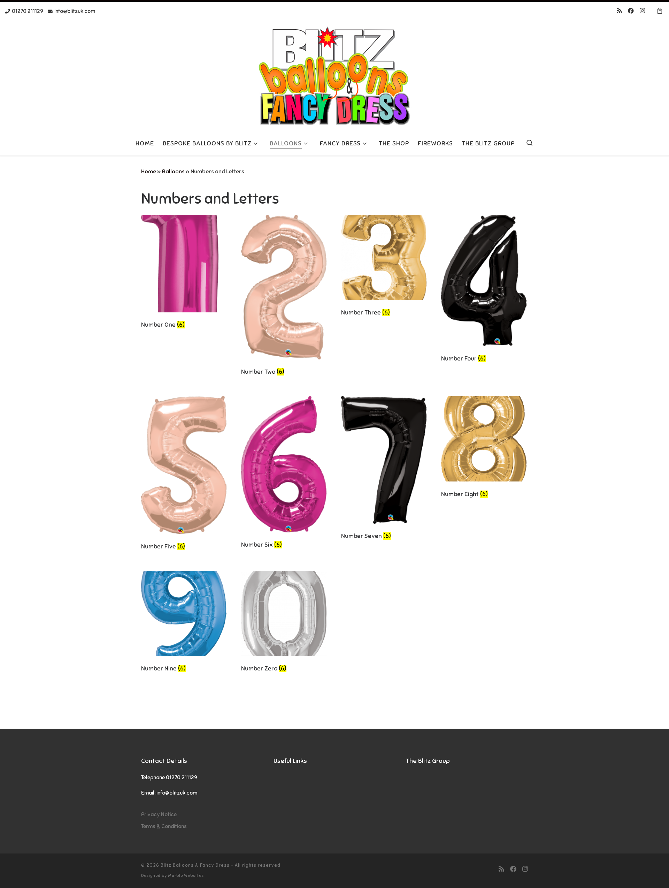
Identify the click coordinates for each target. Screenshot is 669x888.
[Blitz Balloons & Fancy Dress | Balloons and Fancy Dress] (334, 75)
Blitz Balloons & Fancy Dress (195, 865)
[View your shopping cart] (659, 11)
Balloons (173, 171)
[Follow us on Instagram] (642, 11)
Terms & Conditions (164, 826)
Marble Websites (186, 875)
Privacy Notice (159, 814)
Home (148, 171)
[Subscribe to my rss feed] (619, 11)
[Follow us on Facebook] (631, 11)
